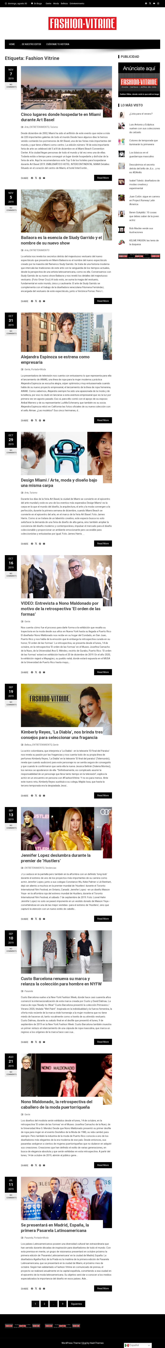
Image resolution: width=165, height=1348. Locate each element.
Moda (56, 3)
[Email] (44, 178)
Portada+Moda (38, 369)
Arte (26, 127)
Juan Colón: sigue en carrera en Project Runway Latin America (144, 200)
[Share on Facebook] (32, 178)
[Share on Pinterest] (40, 178)
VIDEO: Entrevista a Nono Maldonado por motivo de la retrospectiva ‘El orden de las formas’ (61, 609)
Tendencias (50, 868)
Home (12, 44)
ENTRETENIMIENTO (39, 127)
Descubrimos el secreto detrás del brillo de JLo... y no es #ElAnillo (144, 168)
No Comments (11, 86)
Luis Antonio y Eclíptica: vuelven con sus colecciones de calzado (144, 128)
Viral (84, 1343)
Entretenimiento (77, 3)
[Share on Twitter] (36, 178)
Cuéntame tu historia (57, 44)
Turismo (54, 127)
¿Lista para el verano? (141, 113)
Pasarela (28, 991)
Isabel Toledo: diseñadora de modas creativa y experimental (144, 184)
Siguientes (76, 1303)
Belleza (64, 3)
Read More (103, 177)
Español (134, 1345)
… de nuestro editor (30, 44)
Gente (48, 3)
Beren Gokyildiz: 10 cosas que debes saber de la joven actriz (144, 216)
